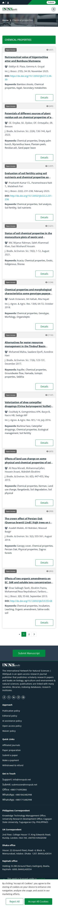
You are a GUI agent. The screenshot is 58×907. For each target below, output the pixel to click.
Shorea (20, 263)
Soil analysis (45, 204)
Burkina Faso (23, 425)
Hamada (29, 373)
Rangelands (23, 489)
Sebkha (20, 376)
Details (44, 97)
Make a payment (10, 760)
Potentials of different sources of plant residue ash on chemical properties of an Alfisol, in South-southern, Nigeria (29, 117)
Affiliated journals (11, 745)
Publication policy (11, 710)
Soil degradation (38, 489)
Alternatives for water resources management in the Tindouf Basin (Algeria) (25, 346)
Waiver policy (9, 730)
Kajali (19, 87)
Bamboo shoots (25, 84)
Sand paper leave (27, 147)
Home (5, 20)
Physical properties (28, 549)
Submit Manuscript (29, 653)
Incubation (44, 605)
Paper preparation (11, 750)
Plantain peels (38, 144)
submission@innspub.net (24, 784)
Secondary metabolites (35, 87)
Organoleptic (23, 316)
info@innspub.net (22, 779)
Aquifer (21, 369)
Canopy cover (24, 545)
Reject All (15, 901)
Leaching (9, 609)
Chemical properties (27, 140)
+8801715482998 (23, 799)
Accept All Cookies (38, 901)
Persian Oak (11, 549)
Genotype (44, 313)
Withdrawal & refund (12, 765)
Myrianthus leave (21, 144)
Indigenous (10, 263)
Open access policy (11, 725)
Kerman (43, 485)
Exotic (49, 260)
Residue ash (11, 147)
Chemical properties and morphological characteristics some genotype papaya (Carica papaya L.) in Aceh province (28, 293)
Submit (51, 2)
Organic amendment (25, 609)
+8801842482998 (23, 794)
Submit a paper (10, 755)
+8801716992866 (18, 789)
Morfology (10, 316)
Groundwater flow (14, 373)
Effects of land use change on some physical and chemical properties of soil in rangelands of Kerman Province (28, 462)
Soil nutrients (24, 207)
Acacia (20, 260)
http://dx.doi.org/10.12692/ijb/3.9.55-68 (31, 600)
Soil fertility (10, 207)
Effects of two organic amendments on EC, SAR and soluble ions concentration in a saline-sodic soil (28, 582)
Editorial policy (9, 715)
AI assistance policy (12, 720)
